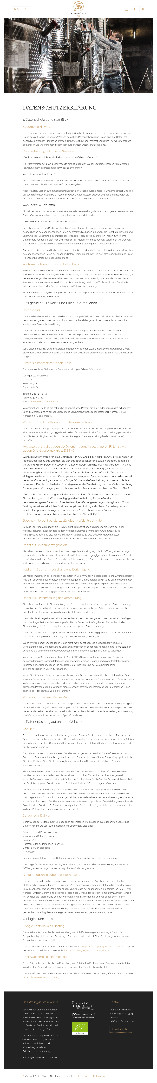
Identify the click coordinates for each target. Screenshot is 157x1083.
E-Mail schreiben (120, 1029)
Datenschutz (99, 1076)
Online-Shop (23, 9)
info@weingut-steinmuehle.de (46, 401)
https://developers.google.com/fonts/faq (104, 946)
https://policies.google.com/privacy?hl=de (86, 950)
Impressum (84, 1076)
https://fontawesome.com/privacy (41, 977)
